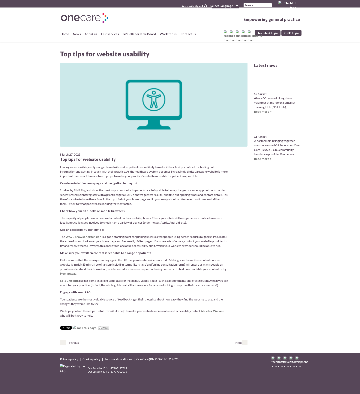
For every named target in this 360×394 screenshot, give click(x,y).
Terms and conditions (118, 359)
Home (65, 34)
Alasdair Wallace (212, 311)
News (77, 34)
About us (91, 34)
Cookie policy (91, 359)
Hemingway (68, 273)
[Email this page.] (85, 327)
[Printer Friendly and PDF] (103, 327)
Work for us (168, 34)
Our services (111, 34)
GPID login (291, 33)
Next (245, 342)
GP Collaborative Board (140, 34)
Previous (63, 342)
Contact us (189, 34)
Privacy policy (69, 359)
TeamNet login (267, 33)
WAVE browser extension (83, 236)
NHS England (69, 280)
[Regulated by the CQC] (74, 371)
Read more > (263, 111)
